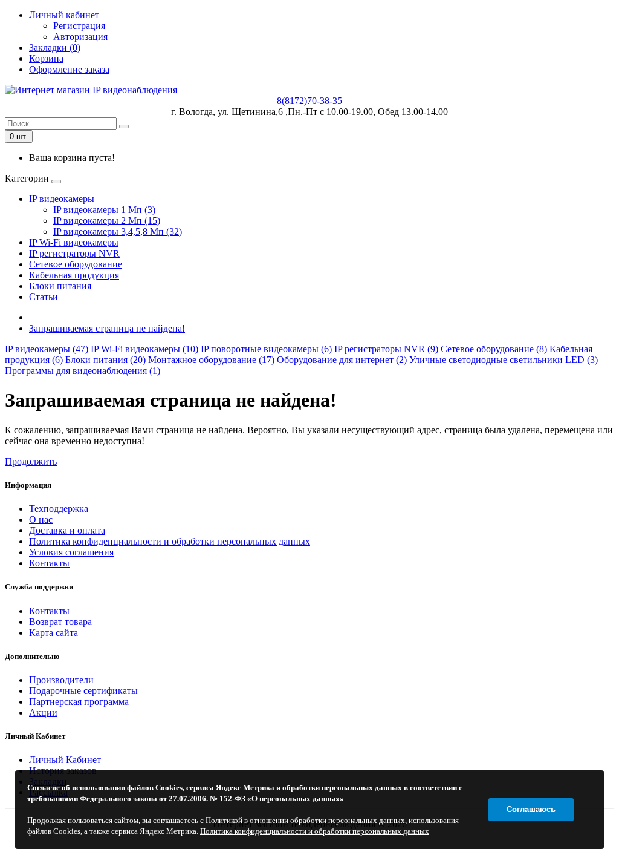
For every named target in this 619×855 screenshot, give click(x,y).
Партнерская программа (79, 701)
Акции (43, 712)
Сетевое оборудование (75, 264)
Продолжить (31, 461)
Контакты (49, 563)
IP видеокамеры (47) (46, 349)
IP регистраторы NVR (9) (386, 349)
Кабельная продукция (74, 275)
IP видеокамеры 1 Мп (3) (104, 210)
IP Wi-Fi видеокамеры (73, 242)
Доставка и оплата (67, 530)
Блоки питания (60, 286)
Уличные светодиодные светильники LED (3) (503, 360)
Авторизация (80, 36)
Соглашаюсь (531, 809)
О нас (41, 519)
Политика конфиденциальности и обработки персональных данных (169, 541)
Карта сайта (53, 632)
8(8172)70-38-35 (309, 101)
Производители (61, 680)
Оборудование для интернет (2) (342, 360)
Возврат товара (60, 622)
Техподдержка (58, 508)
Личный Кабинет (65, 760)
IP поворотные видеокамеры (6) (266, 349)
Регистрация (79, 26)
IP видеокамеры (61, 199)
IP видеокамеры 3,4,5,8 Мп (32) (117, 231)
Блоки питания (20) (105, 360)
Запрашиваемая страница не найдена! (107, 328)
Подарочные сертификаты (83, 691)
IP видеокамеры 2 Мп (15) (106, 220)
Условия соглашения (71, 552)
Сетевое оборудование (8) (494, 349)
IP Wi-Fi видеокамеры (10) (144, 349)
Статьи (43, 297)
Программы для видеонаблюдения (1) (82, 370)
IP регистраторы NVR (74, 253)
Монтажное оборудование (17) (211, 360)
